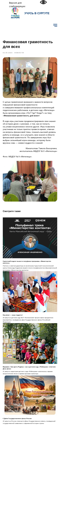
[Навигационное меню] (55, 25)
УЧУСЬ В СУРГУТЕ (36, 13)
